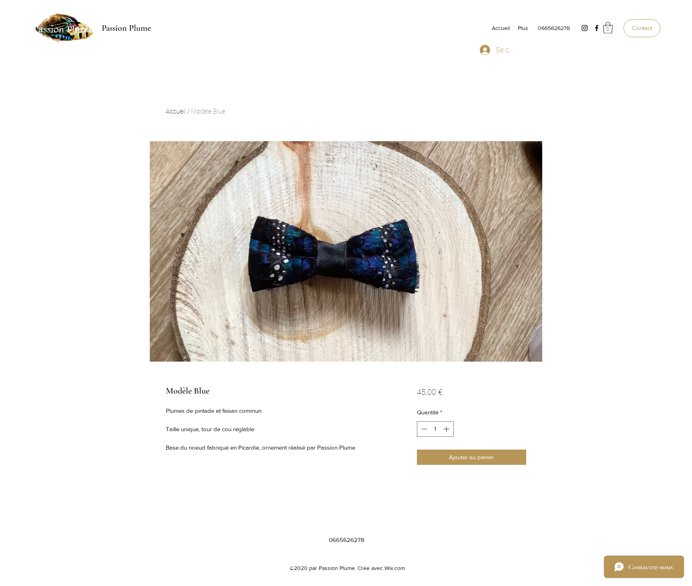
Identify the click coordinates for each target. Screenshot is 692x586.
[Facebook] (597, 28)
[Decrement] (423, 429)
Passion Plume (126, 28)
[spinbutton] (435, 429)
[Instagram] (585, 28)
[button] (608, 28)
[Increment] (447, 429)
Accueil (175, 111)
